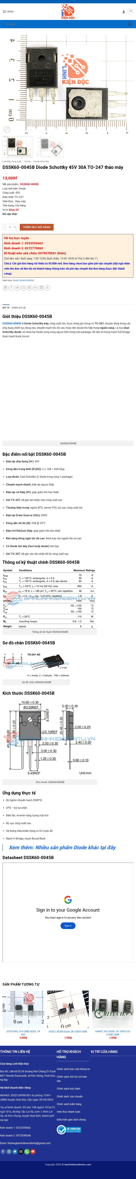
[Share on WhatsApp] (5, 288)
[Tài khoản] (123, 11)
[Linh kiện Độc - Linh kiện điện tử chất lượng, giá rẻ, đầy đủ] (68, 11)
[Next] (127, 84)
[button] (8, 11)
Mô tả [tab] (5, 307)
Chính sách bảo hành (68, 1088)
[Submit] (129, 24)
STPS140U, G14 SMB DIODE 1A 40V (23, 1033)
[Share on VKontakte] (35, 288)
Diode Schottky (41, 161)
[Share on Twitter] (17, 288)
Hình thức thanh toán (68, 1111)
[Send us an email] (21, 1152)
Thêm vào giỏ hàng (36, 227)
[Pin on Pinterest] (29, 288)
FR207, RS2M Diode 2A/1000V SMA (68, 1031)
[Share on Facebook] (11, 288)
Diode (27, 161)
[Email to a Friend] (23, 288)
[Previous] (9, 84)
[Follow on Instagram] (9, 1152)
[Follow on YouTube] (33, 1152)
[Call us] (27, 1152)
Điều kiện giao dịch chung (71, 1119)
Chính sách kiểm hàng (69, 1104)
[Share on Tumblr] (47, 288)
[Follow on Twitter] (15, 1152)
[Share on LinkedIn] (41, 288)
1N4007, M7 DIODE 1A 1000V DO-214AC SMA (113, 1033)
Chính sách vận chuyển (70, 1096)
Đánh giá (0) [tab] (19, 307)
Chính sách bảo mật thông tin (73, 1069)
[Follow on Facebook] (3, 1152)
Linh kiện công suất (11, 161)
